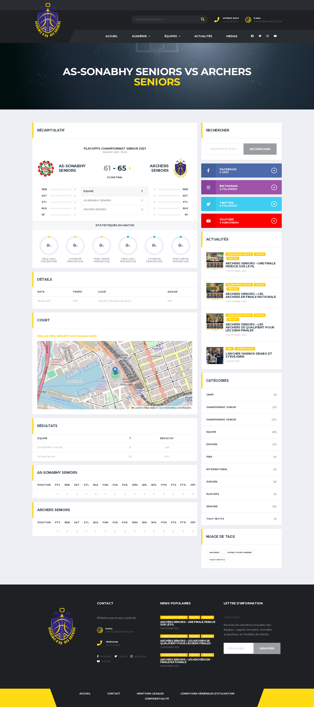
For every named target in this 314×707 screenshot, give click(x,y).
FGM (105, 484)
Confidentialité (157, 698)
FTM (164, 484)
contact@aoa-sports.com (268, 21)
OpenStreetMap (167, 407)
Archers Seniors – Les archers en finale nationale (251, 295)
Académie (139, 36)
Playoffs (212, 494)
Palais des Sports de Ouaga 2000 (67, 336)
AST (76, 484)
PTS (57, 484)
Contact (113, 693)
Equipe (211, 431)
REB (67, 484)
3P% (154, 484)
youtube (106, 661)
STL (86, 484)
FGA (115, 484)
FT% (183, 484)
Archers (214, 552)
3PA (144, 484)
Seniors (212, 506)
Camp (210, 394)
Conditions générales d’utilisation (207, 693)
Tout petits (215, 518)
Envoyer (267, 648)
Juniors (211, 481)
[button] (115, 370)
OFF (192, 484)
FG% (125, 484)
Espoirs (211, 444)
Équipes (170, 36)
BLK (95, 484)
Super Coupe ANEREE (239, 552)
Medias (231, 36)
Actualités (203, 36)
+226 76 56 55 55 (230, 21)
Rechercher (260, 149)
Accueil (112, 36)
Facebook (105, 656)
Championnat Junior (221, 407)
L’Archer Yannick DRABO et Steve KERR (249, 355)
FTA (173, 484)
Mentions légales (150, 693)
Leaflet (138, 407)
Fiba (209, 456)
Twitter (122, 656)
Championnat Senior (221, 419)
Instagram (140, 656)
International (216, 469)
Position (44, 484)
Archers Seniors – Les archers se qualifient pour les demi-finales (250, 327)
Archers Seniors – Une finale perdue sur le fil (251, 264)
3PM (135, 484)
